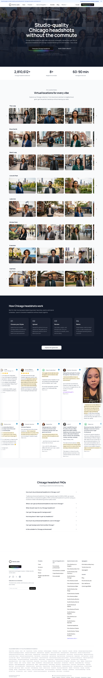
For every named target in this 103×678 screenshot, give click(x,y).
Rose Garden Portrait (66, 664)
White (20, 662)
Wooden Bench (77, 656)
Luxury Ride (11, 667)
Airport (25, 671)
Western (36, 664)
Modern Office (11, 651)
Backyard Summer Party (88, 654)
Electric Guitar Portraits (55, 652)
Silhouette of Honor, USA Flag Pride (62, 661)
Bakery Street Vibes (81, 664)
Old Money (29, 669)
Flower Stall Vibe (37, 656)
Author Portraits (70, 654)
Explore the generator (51, 347)
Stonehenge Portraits (65, 652)
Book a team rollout (64, 48)
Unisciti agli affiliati (86, 586)
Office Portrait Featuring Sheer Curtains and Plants (59, 657)
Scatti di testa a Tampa (73, 631)
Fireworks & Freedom (13, 659)
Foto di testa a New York (73, 569)
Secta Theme (11, 666)
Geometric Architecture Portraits (84, 652)
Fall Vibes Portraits (44, 654)
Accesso (40, 567)
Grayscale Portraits (50, 659)
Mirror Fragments (35, 657)
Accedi (77, 5)
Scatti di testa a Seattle (73, 593)
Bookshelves (11, 664)
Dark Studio (40, 651)
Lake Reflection (71, 669)
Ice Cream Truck (12, 671)
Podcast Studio (58, 669)
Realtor (22, 667)
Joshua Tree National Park (20, 666)
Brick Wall (88, 669)
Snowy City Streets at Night (80, 669)
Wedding (82, 661)
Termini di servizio (86, 567)
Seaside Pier (47, 652)
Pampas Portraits (52, 654)
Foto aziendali (56, 576)
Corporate (70, 651)
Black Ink (18, 657)
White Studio (55, 651)
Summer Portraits (44, 656)
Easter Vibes (71, 662)
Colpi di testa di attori (58, 573)
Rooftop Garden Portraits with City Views (16, 654)
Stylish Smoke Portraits (43, 657)
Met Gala (16, 662)
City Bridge (11, 669)
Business (17, 651)
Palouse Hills (58, 664)
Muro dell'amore (86, 583)
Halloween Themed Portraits (30, 652)
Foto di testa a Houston (73, 583)
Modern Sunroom (46, 667)
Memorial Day (73, 661)
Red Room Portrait (51, 661)
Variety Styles (64, 669)
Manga (23, 661)
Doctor (21, 651)
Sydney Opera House (30, 664)
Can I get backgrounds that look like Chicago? (40, 525)
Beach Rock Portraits (61, 656)
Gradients (29, 662)
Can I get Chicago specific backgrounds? (38, 512)
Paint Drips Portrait (84, 656)
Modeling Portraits (40, 652)
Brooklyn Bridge (52, 664)
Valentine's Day (39, 666)
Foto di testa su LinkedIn (59, 570)
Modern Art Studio (28, 654)
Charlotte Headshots (72, 625)
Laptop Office (88, 664)
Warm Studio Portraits (61, 654)
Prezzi (39, 570)
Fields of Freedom (42, 659)
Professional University (30, 666)
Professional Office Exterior (60, 659)
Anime (20, 661)
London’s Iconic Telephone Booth (38, 669)
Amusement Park (19, 671)
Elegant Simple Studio (43, 664)
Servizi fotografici (41, 5)
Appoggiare (85, 570)
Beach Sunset (17, 667)
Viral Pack (35, 651)
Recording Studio (57, 662)
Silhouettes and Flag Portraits (23, 659)
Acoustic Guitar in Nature (14, 656)
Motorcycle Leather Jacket (48, 662)
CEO (24, 651)
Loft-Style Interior (65, 662)
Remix (39, 573)
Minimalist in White (74, 659)
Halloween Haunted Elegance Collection (16, 652)
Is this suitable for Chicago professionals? (39, 529)
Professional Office (22, 669)
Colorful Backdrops (34, 667)
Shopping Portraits (36, 654)
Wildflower (68, 659)
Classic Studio (36, 661)
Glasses (33, 662)
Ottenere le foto (86, 5)
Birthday (15, 669)
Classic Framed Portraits (25, 657)
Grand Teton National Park (56, 666)
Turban (78, 661)
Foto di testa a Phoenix (73, 609)
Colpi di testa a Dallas (72, 586)
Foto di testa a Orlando (73, 628)
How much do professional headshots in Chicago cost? (43, 492)
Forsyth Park (53, 667)
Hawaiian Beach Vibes (79, 662)
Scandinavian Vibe (69, 656)
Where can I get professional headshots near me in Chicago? (44, 503)
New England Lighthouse (78, 666)
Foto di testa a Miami (72, 596)
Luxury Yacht (27, 667)
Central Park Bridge (88, 666)
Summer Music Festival (78, 654)
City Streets (87, 667)
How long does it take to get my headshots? (39, 516)
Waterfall (70, 667)
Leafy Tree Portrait (52, 656)
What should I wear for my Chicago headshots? (40, 508)
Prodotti (30, 5)
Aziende (52, 5)
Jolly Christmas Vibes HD (50, 669)
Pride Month (30, 671)
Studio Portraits (29, 651)
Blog (58, 5)
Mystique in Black (83, 659)
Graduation (11, 662)
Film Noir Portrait (29, 661)
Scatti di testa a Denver (73, 602)
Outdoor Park (64, 651)
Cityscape (82, 667)
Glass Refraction (39, 662)
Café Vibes (75, 651)
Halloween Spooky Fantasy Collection (85, 651)
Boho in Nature (59, 671)
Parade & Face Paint (34, 659)
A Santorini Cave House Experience (40, 671)
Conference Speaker (47, 651)
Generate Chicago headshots (41, 48)
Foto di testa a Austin (72, 580)
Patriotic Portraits (88, 661)
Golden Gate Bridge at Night (20, 664)
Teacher (40, 667)
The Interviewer (76, 667)
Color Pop (24, 662)
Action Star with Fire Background (76, 657)
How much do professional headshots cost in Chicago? (43, 521)
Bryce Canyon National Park (62, 667)
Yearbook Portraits (73, 652)
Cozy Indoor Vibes (12, 657)
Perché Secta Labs (87, 580)
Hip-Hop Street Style (51, 671)
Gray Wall (91, 656)
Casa (23, 5)
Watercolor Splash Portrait (88, 657)
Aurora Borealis (66, 671)
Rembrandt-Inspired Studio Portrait (26, 656)
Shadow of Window (46, 666)
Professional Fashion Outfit (67, 666)
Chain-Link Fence (43, 661)
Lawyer (60, 651)
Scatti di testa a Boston (73, 599)
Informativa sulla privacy (88, 564)
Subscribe (32, 588)
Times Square (87, 662)
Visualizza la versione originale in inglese (89, 1)
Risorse (64, 5)
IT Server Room (73, 664)
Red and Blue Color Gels (13, 661)
